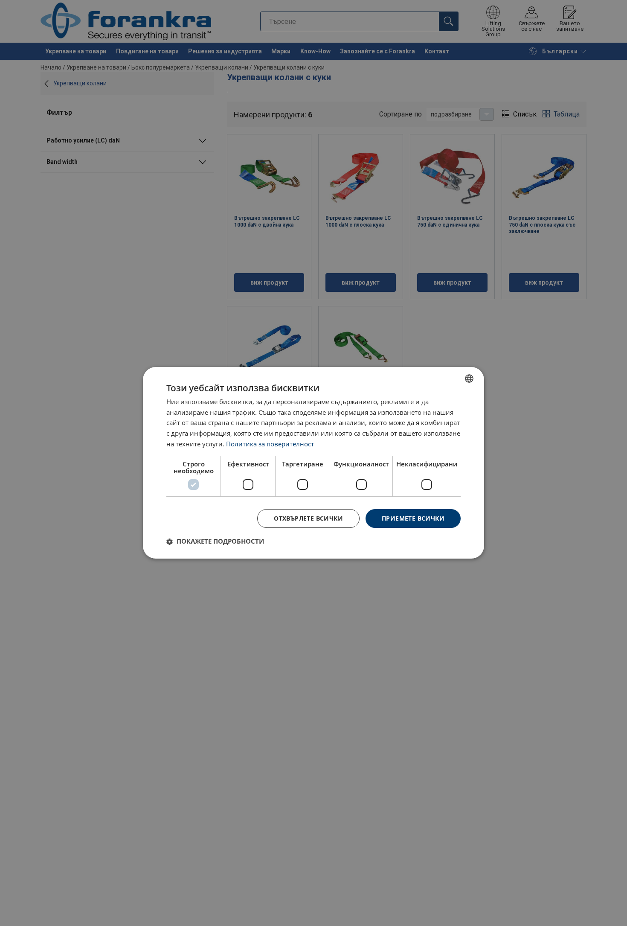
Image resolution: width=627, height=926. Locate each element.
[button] (215, 541)
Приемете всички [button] (413, 518)
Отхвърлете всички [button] (308, 518)
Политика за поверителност (270, 444)
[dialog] (313, 463)
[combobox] (469, 378)
